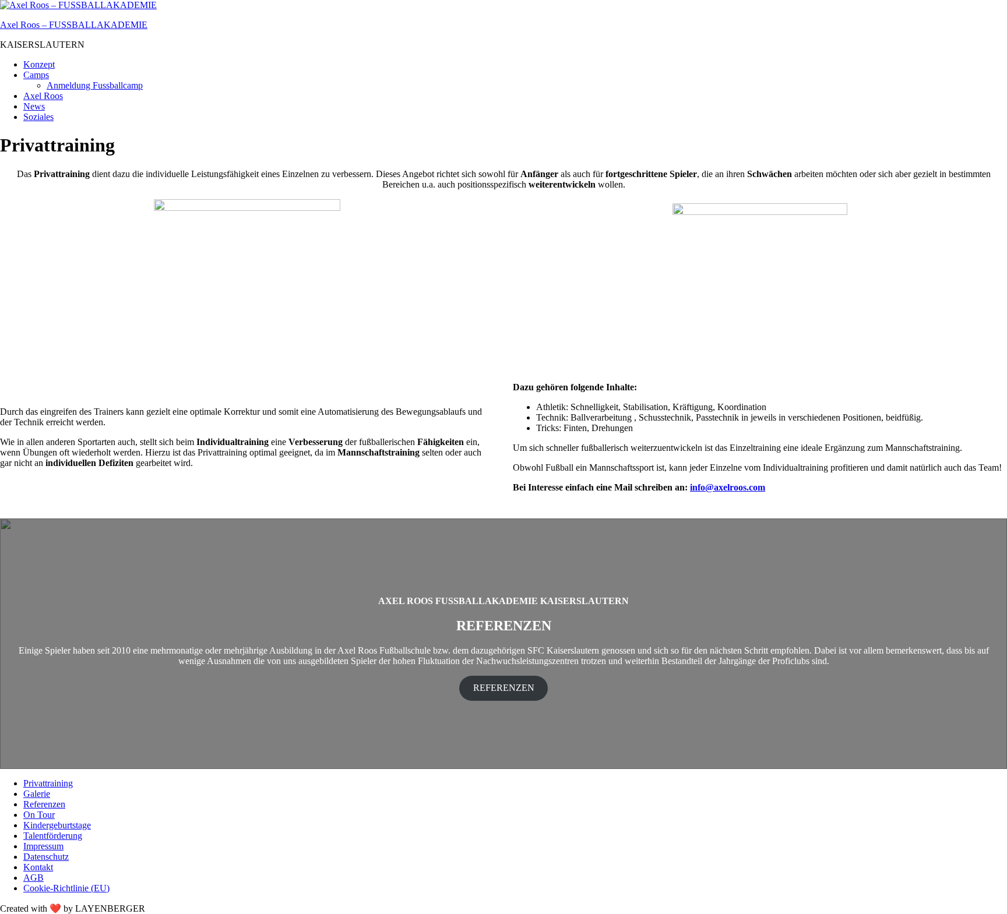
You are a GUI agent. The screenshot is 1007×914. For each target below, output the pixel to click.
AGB (33, 878)
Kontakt (38, 867)
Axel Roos (43, 96)
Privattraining (48, 783)
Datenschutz (46, 857)
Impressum (43, 846)
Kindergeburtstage (57, 825)
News (34, 106)
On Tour (39, 815)
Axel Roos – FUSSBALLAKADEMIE (73, 25)
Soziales (38, 117)
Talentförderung (52, 836)
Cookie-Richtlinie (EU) (66, 888)
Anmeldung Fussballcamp (95, 85)
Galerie (36, 794)
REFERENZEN (503, 688)
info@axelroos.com (727, 487)
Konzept (39, 64)
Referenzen (44, 804)
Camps (36, 75)
